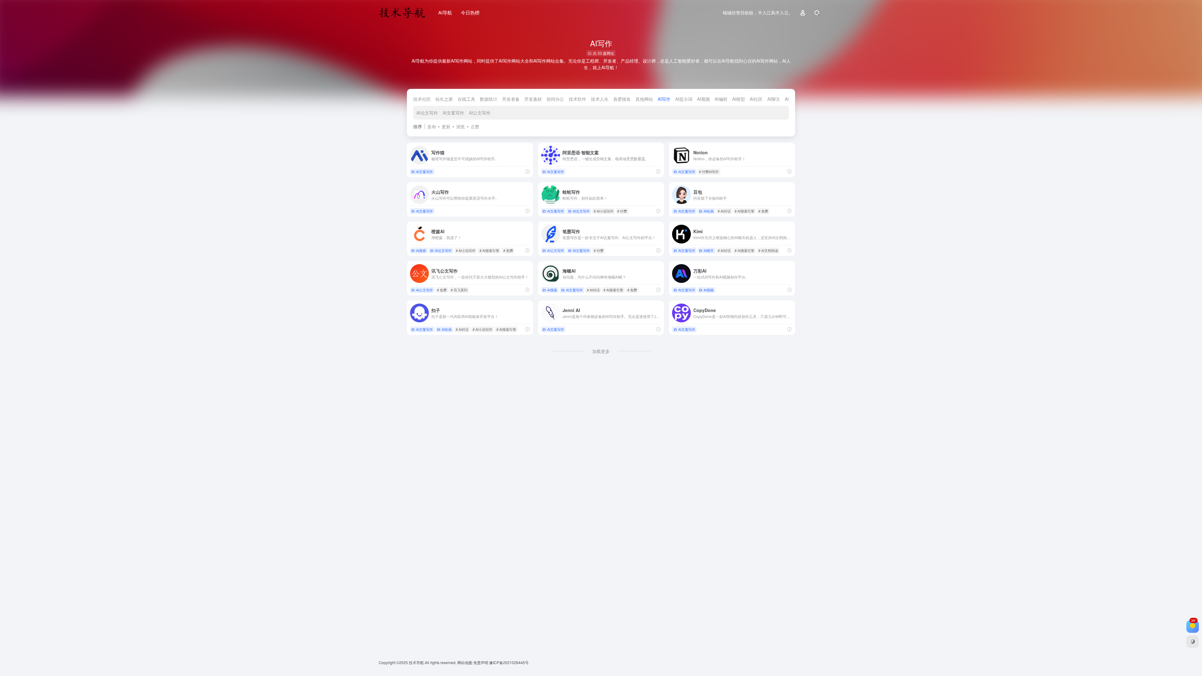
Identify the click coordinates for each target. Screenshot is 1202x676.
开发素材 (533, 99)
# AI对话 (724, 210)
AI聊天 (773, 99)
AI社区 (756, 99)
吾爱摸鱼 (622, 99)
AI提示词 (683, 99)
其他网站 (644, 99)
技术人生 (600, 99)
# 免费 (763, 210)
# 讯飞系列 (459, 289)
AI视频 (703, 99)
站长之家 (444, 99)
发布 (431, 126)
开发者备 (511, 99)
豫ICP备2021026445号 (509, 662)
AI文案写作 (453, 113)
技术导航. (416, 662)
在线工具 (466, 99)
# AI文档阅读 (768, 250)
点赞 (474, 126)
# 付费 (622, 210)
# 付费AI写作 (709, 171)
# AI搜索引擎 (744, 210)
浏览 (460, 126)
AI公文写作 (480, 113)
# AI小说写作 (604, 210)
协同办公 (555, 99)
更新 (446, 126)
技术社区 (422, 99)
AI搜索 (421, 250)
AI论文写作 (427, 113)
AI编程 (721, 99)
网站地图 (465, 662)
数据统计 (488, 99)
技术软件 (577, 99)
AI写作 (664, 99)
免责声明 (481, 662)
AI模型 (738, 99)
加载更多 (601, 351)
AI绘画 (709, 210)
